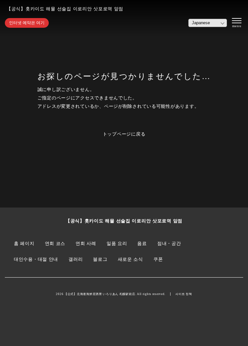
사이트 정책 (183, 294)
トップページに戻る (124, 134)
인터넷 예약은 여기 (27, 22)
